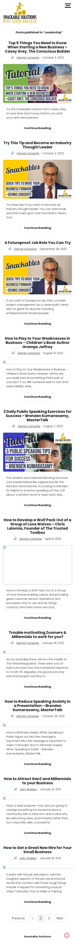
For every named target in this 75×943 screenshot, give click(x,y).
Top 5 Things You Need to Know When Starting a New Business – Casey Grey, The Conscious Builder (37, 47)
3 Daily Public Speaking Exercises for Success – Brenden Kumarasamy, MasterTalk (37, 415)
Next (60, 918)
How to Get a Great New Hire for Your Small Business (37, 849)
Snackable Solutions (37, 936)
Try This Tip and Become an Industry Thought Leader (37, 145)
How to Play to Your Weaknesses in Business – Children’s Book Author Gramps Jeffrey (37, 342)
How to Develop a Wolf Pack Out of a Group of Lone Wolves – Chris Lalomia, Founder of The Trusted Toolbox (37, 526)
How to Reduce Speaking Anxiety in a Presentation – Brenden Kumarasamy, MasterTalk (37, 705)
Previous (18, 918)
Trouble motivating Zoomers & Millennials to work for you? (37, 634)
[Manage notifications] (67, 935)
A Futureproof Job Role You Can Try (38, 242)
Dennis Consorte (28, 58)
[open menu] (68, 5)
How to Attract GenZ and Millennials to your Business (37, 781)
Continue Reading (39, 127)
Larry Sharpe (28, 789)
